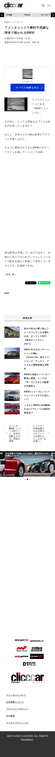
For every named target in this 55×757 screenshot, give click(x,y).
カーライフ (46, 14)
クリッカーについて (16, 694)
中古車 (9, 14)
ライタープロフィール (17, 722)
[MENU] (49, 6)
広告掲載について (15, 701)
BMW (6, 292)
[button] (53, 15)
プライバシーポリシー (17, 708)
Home (27, 14)
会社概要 (10, 715)
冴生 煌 (35, 42)
